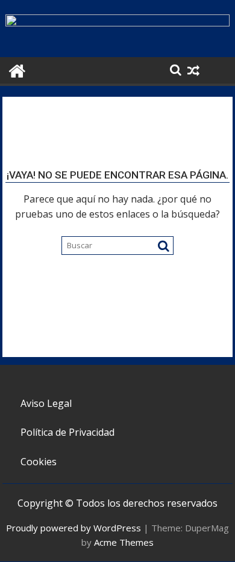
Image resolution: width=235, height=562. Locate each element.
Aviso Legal (46, 403)
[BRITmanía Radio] (117, 23)
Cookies (38, 461)
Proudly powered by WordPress (73, 528)
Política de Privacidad (67, 432)
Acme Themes (124, 542)
